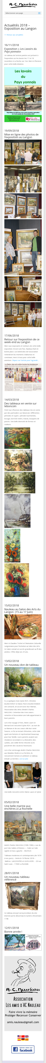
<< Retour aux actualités (13, 35)
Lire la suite (23, 759)
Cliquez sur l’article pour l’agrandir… (25, 360)
